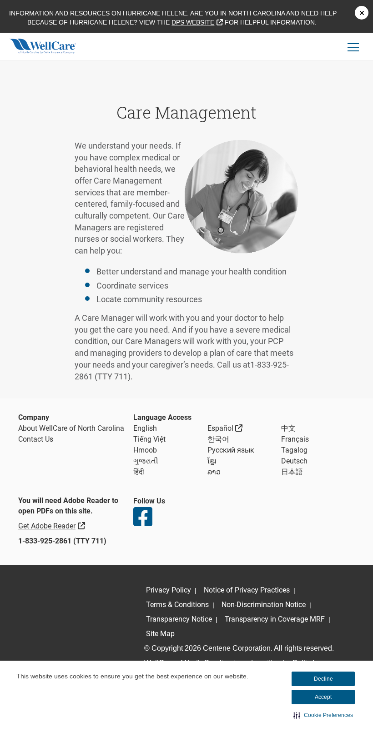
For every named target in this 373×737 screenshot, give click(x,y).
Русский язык (230, 450)
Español (225, 428)
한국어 (218, 439)
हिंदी (138, 472)
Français (295, 439)
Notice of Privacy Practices (247, 590)
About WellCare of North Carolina (71, 428)
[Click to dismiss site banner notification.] (361, 13)
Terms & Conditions (177, 604)
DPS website (196, 22)
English (145, 428)
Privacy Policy (168, 590)
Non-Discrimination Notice (264, 604)
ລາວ (214, 472)
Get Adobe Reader (52, 525)
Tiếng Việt (149, 439)
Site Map (160, 633)
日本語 (292, 472)
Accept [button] (323, 697)
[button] (323, 715)
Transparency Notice (179, 619)
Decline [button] (323, 679)
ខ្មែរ (212, 461)
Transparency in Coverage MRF (275, 619)
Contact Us (35, 439)
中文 (288, 428)
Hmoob (145, 450)
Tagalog (294, 450)
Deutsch (294, 461)
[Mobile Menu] (353, 47)
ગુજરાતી (145, 461)
